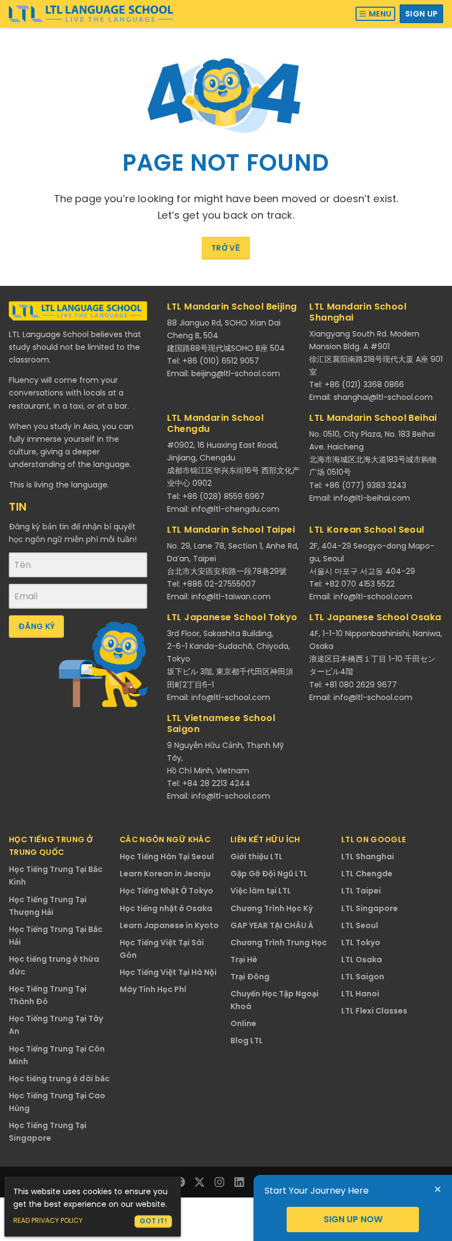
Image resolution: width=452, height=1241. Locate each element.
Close (437, 1189)
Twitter (199, 1182)
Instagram (219, 1182)
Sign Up (421, 13)
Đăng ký (36, 626)
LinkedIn (239, 1182)
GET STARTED (353, 1219)
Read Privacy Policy (48, 1220)
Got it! (153, 1221)
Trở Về (225, 247)
